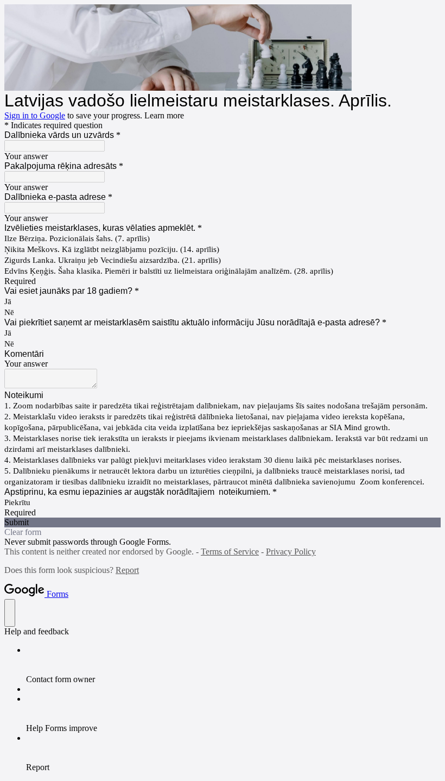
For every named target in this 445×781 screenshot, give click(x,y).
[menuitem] (233, 664)
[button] (222, 522)
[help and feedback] (9, 613)
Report (127, 570)
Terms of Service (230, 551)
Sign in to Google (34, 115)
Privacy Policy (291, 551)
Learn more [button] (164, 115)
